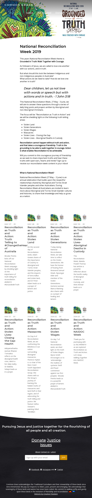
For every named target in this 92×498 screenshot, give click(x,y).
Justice (29, 13)
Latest (71, 13)
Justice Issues (50, 442)
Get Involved (44, 13)
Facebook (35, 469)
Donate (59, 13)
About (82, 13)
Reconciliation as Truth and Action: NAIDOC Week (83, 327)
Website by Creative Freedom (46, 494)
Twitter (60, 469)
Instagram (47, 469)
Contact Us (45, 452)
